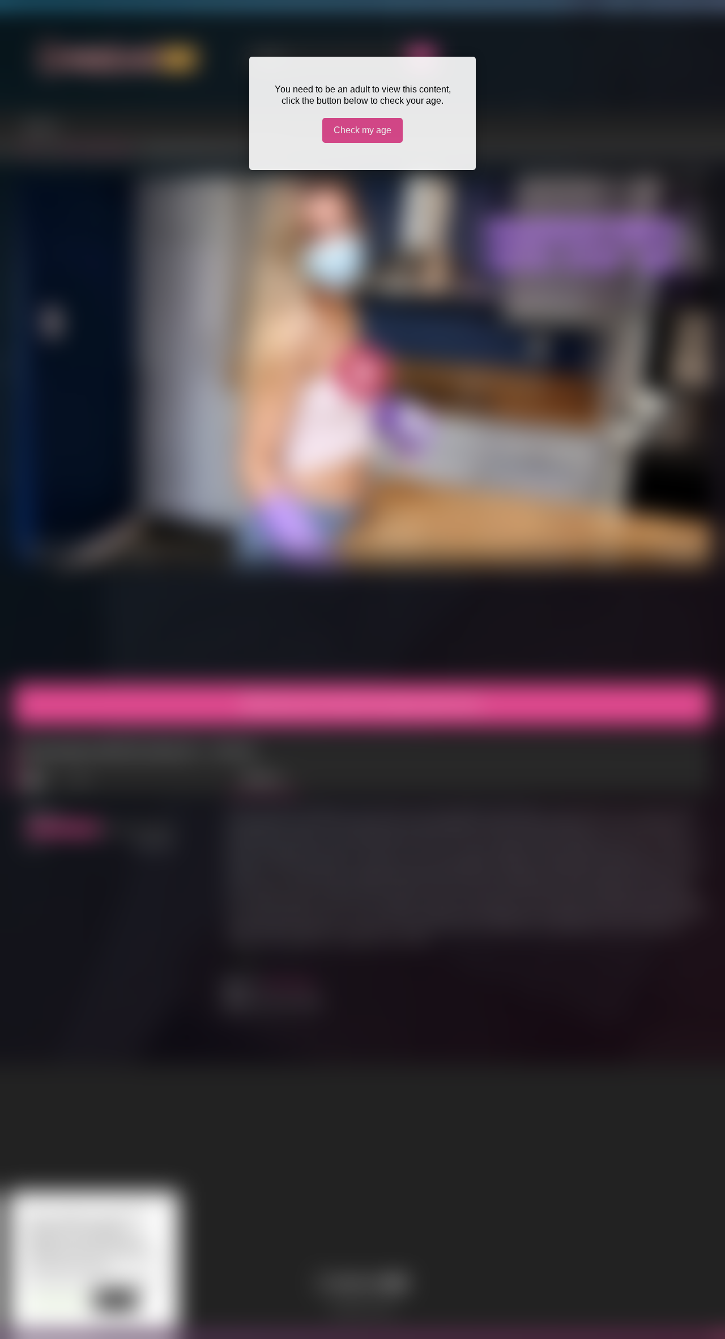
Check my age (362, 130)
